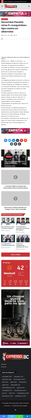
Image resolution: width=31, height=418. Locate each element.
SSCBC (12, 393)
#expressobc (18, 376)
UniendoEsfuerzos (23, 393)
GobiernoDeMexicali (8, 387)
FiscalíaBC (22, 382)
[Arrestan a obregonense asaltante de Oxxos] (23, 238)
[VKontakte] (11, 144)
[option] (15, 158)
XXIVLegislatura (7, 396)
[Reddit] (25, 140)
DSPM (5, 382)
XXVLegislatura (20, 396)
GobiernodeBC (15, 385)
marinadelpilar (7, 390)
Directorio (4, 364)
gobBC (5, 385)
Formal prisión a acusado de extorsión (8, 244)
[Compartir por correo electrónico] (15, 144)
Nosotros (3, 367)
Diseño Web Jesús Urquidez (20, 405)
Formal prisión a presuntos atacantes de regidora (22, 228)
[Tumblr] (17, 140)
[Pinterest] (21, 140)
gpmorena (21, 387)
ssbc (4, 393)
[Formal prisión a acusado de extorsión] (8, 238)
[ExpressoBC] (10, 6)
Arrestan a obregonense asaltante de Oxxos (22, 245)
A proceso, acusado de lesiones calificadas (13, 163)
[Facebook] (5, 140)
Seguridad (4, 19)
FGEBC (13, 382)
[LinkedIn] (13, 140)
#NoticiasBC (6, 379)
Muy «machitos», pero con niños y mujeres (7, 227)
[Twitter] (9, 140)
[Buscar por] (29, 7)
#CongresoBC (7, 376)
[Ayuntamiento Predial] (15, 131)
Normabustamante (20, 390)
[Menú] (2, 7)
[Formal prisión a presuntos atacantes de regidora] (23, 221)
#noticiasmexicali (19, 379)
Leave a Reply (15, 254)
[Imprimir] (19, 144)
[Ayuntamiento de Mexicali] (15, 13)
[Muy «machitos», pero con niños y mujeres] (8, 221)
